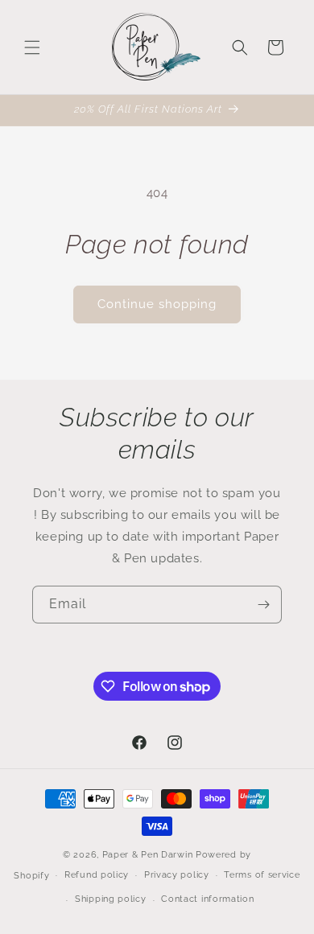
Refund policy (96, 875)
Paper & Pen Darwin (147, 855)
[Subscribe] (263, 604)
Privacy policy (176, 875)
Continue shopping (157, 304)
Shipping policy (111, 899)
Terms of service (262, 875)
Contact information (207, 899)
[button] (32, 47)
